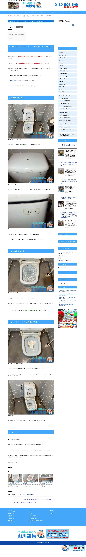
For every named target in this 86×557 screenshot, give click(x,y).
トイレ (18, 494)
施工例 (53, 12)
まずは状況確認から (13, 35)
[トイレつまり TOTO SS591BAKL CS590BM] (30, 478)
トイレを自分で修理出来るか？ (66, 106)
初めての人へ (63, 78)
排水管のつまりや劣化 (65, 112)
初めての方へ (12, 513)
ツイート (60, 244)
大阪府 (28, 494)
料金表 (33, 12)
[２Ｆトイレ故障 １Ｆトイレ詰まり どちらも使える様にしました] (15, 478)
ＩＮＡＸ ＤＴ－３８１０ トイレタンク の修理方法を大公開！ (68, 146)
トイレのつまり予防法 (65, 108)
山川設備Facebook (63, 234)
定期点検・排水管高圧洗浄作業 (36, 520)
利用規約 (52, 513)
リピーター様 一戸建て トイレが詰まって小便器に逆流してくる (23, 502)
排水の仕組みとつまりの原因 (66, 115)
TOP (15, 15)
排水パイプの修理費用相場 (65, 120)
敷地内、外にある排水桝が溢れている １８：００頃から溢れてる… (38, 499)
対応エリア (62, 57)
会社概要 (73, 12)
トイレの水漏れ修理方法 (65, 98)
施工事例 (62, 86)
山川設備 (10, 75)
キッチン (62, 63)
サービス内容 (23, 12)
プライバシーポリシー (54, 511)
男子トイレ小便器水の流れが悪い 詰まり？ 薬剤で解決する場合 (69, 164)
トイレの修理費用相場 (65, 100)
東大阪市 (32, 494)
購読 (60, 257)
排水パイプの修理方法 (65, 117)
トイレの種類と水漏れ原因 (65, 103)
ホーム (13, 12)
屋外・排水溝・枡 (64, 70)
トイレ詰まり (13, 494)
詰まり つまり (23, 494)
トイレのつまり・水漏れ (65, 95)
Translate (68, 21)
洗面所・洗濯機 (63, 68)
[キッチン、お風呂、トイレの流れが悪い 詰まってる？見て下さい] (46, 478)
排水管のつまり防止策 (65, 126)
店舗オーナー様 (63, 76)
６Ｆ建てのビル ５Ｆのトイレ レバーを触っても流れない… (17, 34)
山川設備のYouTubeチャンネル (14, 80)
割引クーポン (43, 12)
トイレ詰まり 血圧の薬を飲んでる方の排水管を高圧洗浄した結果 (69, 181)
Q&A (63, 11)
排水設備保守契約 (64, 73)
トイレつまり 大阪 (19, 27)
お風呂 (61, 65)
